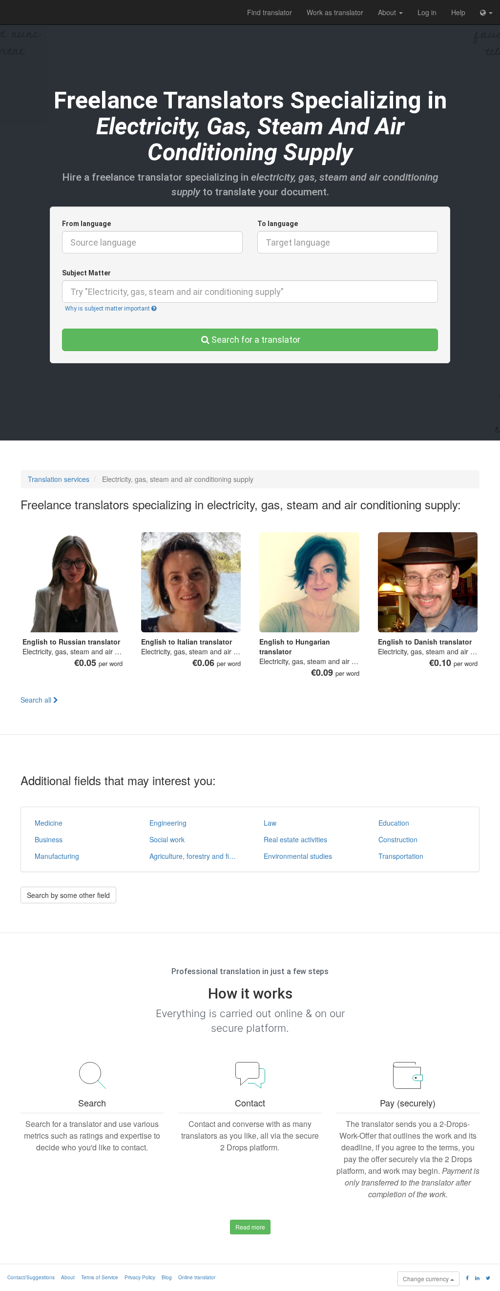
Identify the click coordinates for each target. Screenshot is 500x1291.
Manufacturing (57, 856)
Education (393, 823)
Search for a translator (255, 339)
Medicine (48, 823)
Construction (397, 839)
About (388, 12)
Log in (427, 12)
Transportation (400, 856)
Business (48, 839)
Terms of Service (99, 1277)
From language (86, 224)
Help (458, 12)
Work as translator (335, 12)
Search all (37, 700)
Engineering (168, 823)
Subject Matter (86, 273)
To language (277, 224)
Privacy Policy (140, 1277)
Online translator (196, 1277)
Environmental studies (298, 856)
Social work (167, 839)
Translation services (58, 479)
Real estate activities (295, 839)
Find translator (269, 12)
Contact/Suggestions (31, 1277)
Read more (250, 1227)
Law (270, 823)
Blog (167, 1277)
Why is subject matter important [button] (108, 308)
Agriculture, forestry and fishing (196, 856)
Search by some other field (68, 895)
